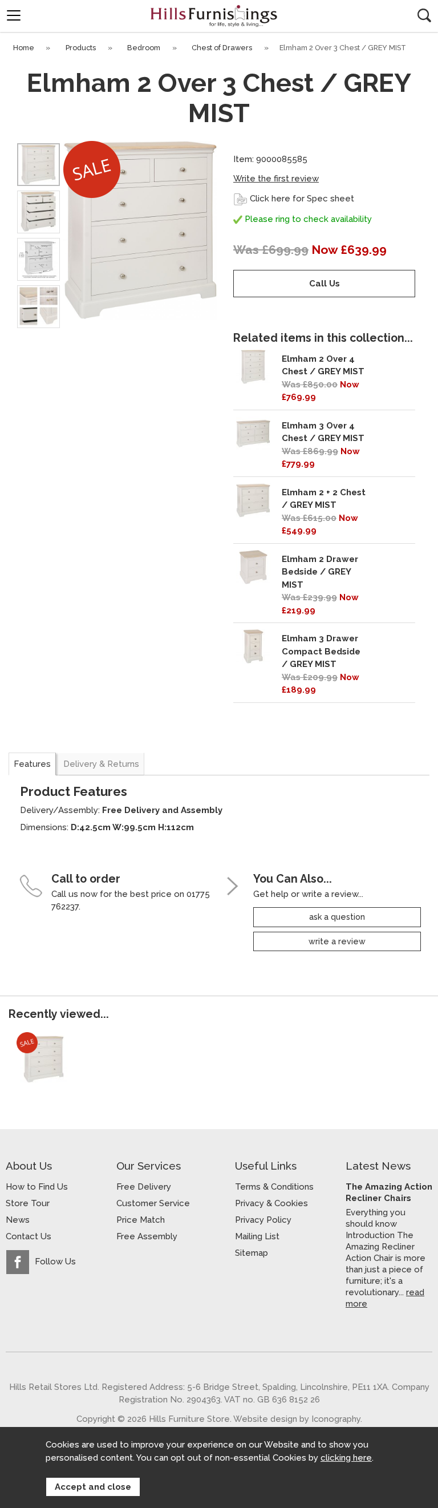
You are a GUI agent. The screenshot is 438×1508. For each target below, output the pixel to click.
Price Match (140, 1220)
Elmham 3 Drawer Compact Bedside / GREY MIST (321, 651)
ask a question (337, 916)
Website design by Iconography (296, 1419)
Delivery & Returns (101, 764)
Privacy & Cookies (271, 1203)
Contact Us (28, 1236)
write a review (337, 941)
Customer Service (153, 1203)
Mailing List (257, 1236)
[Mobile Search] (424, 15)
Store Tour (28, 1203)
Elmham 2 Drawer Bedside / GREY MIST (320, 572)
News (18, 1220)
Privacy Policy (263, 1220)
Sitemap (251, 1253)
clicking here (346, 1458)
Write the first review (276, 178)
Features (32, 764)
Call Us (324, 283)
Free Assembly (146, 1236)
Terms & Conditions (274, 1187)
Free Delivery (143, 1187)
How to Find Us (37, 1187)
